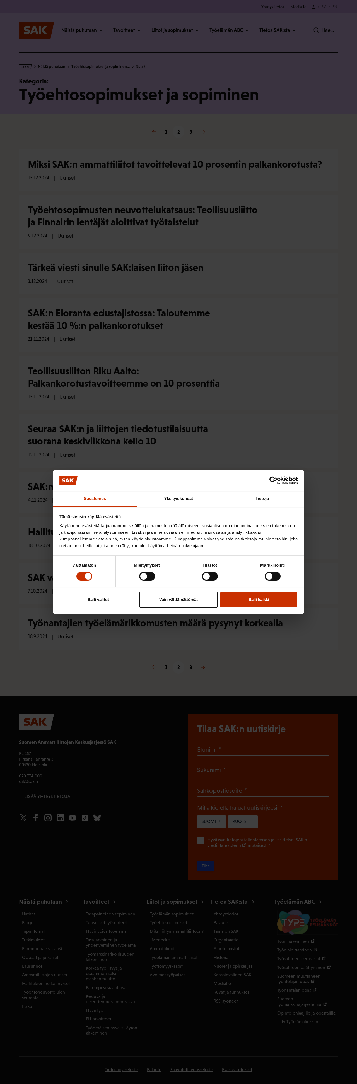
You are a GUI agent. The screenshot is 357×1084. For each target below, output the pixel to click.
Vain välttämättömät (178, 599)
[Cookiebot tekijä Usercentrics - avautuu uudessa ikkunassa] (273, 480)
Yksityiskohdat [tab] (178, 498)
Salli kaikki (259, 599)
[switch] (147, 576)
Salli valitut (98, 599)
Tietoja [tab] (262, 498)
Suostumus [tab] (95, 498)
